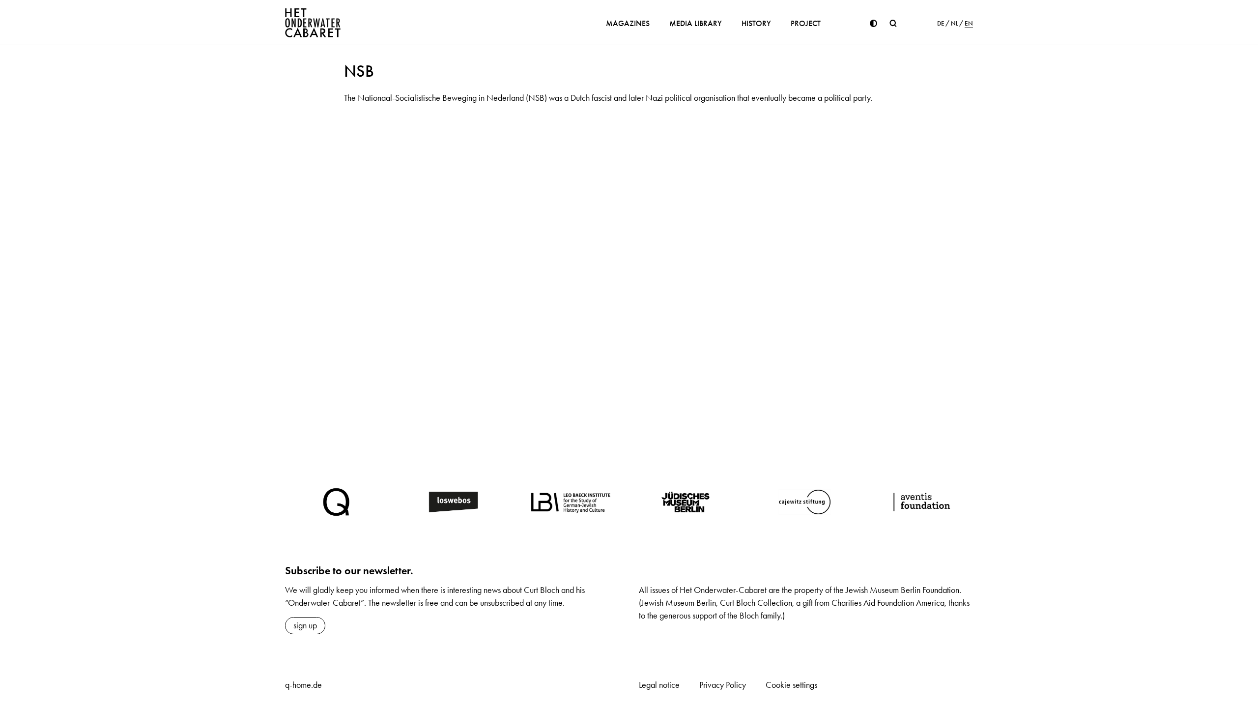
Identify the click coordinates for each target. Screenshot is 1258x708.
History (756, 23)
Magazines (628, 23)
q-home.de (303, 684)
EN (969, 24)
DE (940, 24)
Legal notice (659, 684)
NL (954, 24)
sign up (305, 625)
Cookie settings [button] (791, 684)
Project (806, 23)
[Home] (313, 22)
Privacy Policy (722, 684)
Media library (695, 23)
